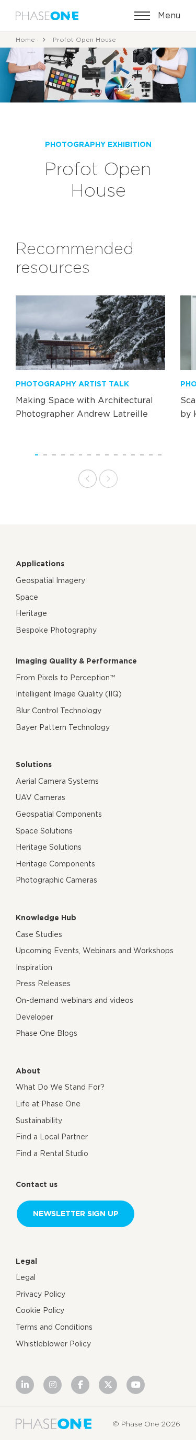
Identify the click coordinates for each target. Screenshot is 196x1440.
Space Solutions (44, 831)
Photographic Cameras (56, 880)
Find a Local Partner (52, 1137)
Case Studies (39, 934)
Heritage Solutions (49, 847)
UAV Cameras (40, 797)
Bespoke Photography (56, 630)
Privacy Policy (40, 1294)
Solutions (34, 764)
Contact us (36, 1184)
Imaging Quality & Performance (76, 661)
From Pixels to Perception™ (65, 677)
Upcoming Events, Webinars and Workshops (95, 950)
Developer (34, 1017)
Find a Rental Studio (52, 1153)
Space (27, 597)
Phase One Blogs (46, 1033)
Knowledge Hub (46, 917)
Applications (40, 563)
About (28, 1071)
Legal (26, 1261)
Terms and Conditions (54, 1327)
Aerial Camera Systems (57, 781)
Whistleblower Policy (53, 1344)
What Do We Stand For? (60, 1087)
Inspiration (34, 967)
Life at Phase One (48, 1104)
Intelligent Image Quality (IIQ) (69, 694)
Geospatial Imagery (50, 580)
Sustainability (39, 1120)
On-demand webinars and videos (74, 1000)
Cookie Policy (40, 1310)
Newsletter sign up (75, 1213)
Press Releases (43, 983)
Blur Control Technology (58, 710)
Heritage (31, 613)
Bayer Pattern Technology (63, 727)
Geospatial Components (59, 814)
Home (25, 39)
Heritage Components (55, 864)
